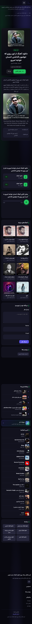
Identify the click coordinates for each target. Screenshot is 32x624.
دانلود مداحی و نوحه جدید (9, 531)
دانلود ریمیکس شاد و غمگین (9, 538)
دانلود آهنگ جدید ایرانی (22, 13)
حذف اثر (29, 606)
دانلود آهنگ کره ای (23, 530)
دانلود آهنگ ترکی (22, 537)
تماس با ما (28, 603)
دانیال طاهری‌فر (16, 614)
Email (27, 333)
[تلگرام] (29, 581)
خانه (30, 13)
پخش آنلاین (18, 71)
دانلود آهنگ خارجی (9, 526)
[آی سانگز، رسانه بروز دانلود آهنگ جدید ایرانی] (29, 2)
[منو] (24, 3)
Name (27, 326)
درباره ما (29, 601)
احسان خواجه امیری (23, 354)
